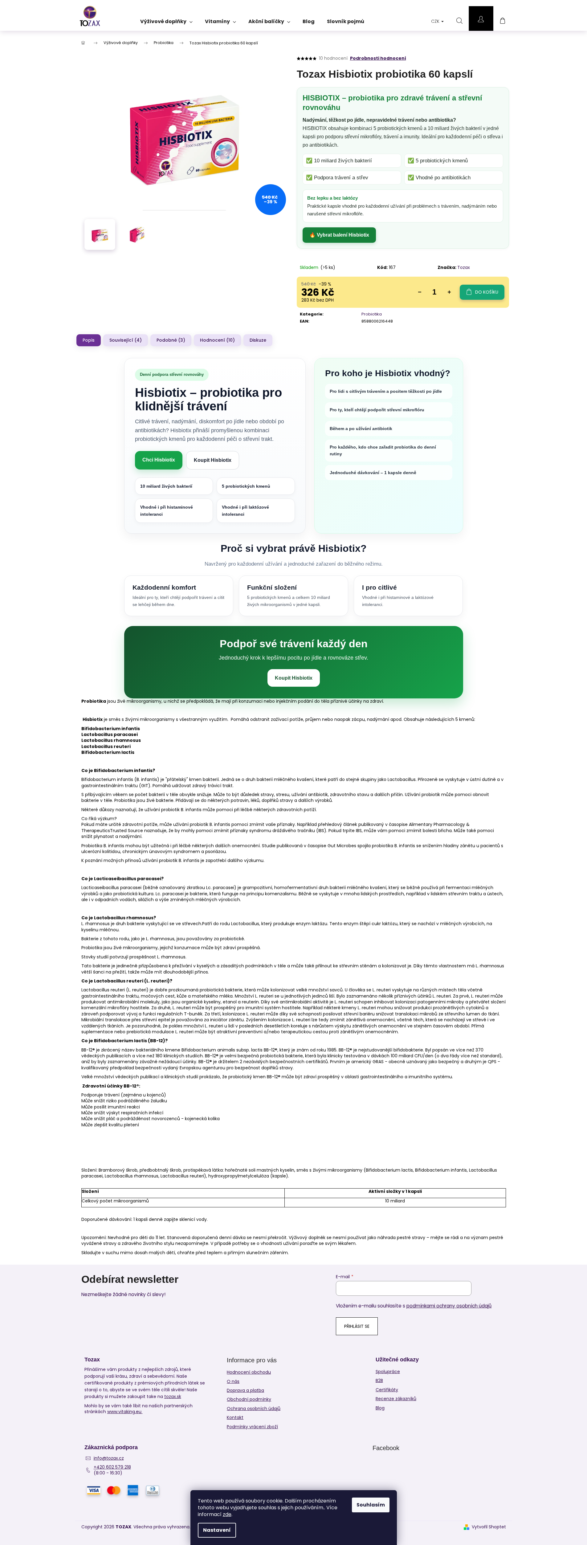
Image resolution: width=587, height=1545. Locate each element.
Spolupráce (388, 1372)
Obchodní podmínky (249, 1399)
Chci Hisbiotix (158, 459)
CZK (436, 21)
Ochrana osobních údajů (253, 1408)
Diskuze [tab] (258, 340)
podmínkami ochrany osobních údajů (448, 1306)
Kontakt (235, 1417)
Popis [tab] (89, 340)
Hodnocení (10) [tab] (217, 340)
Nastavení (217, 1530)
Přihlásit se (356, 1326)
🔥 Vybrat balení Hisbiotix (339, 235)
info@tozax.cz (109, 1458)
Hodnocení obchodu (249, 1372)
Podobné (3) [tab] (171, 340)
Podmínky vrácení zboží (252, 1427)
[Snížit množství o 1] (419, 292)
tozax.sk (172, 1396)
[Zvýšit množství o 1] (449, 292)
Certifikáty (387, 1390)
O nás (233, 1381)
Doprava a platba (245, 1390)
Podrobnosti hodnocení (378, 58)
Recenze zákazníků (396, 1399)
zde (227, 1514)
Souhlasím (371, 1504)
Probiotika (371, 314)
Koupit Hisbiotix (212, 460)
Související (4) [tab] (125, 340)
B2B (379, 1381)
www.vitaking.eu (125, 1412)
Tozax (463, 267)
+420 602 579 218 (112, 1467)
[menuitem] (166, 19)
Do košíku (486, 292)
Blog (380, 1408)
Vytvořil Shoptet (489, 1527)
